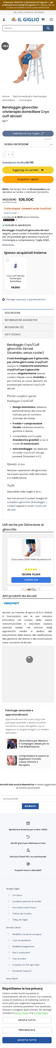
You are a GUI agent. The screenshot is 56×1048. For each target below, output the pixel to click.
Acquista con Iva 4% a (18, 162)
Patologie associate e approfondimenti (26, 299)
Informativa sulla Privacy (24, 907)
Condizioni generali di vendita (26, 901)
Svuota (47, 139)
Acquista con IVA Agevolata (25, 964)
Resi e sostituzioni (21, 952)
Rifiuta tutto (26, 1020)
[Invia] (48, 28)
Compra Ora (31, 580)
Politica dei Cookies (22, 913)
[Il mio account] (3, 19)
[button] (42, 19)
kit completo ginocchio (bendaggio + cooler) (27, 502)
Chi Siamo (17, 895)
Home (5, 96)
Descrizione (12, 312)
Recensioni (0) (14, 327)
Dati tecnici (13, 334)
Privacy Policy (21, 1013)
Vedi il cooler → (11, 212)
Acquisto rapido (28, 179)
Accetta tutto (27, 1040)
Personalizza (27, 1030)
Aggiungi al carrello (26, 170)
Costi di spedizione (21, 940)
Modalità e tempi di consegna (26, 934)
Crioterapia (25, 100)
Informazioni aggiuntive (21, 320)
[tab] (28, 312)
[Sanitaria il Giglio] (25, 19)
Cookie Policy (41, 1013)
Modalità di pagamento (23, 946)
